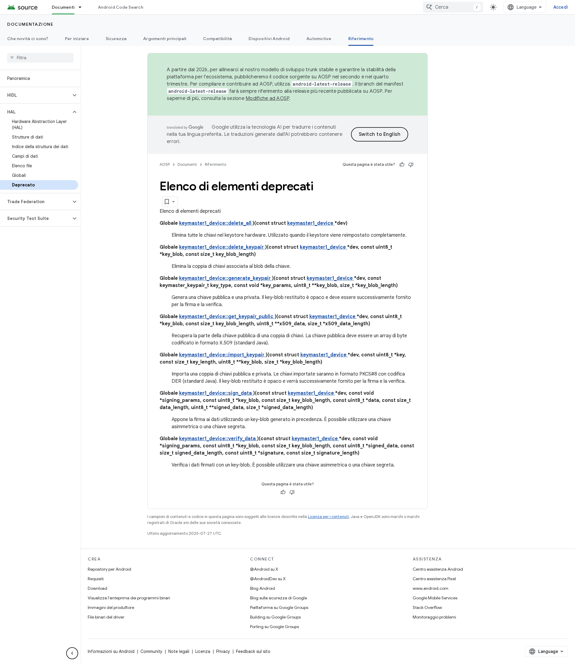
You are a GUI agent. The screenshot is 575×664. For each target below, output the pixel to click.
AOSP (165, 164)
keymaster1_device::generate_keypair (225, 278)
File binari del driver (106, 617)
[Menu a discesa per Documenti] (83, 7)
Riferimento (361, 38)
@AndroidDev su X (268, 578)
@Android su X (264, 569)
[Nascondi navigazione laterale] (72, 653)
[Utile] (401, 164)
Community (151, 651)
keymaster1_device (311, 223)
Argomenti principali (164, 38)
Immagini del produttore (111, 607)
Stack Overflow (427, 607)
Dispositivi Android (269, 38)
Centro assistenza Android (438, 569)
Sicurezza (116, 38)
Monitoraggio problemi (434, 617)
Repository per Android (109, 569)
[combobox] (453, 7)
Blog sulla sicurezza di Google (278, 598)
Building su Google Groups (275, 617)
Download (97, 588)
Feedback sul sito (253, 651)
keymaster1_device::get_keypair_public (227, 317)
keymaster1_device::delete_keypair (222, 247)
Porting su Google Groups (274, 626)
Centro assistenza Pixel (434, 578)
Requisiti (96, 578)
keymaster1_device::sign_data (216, 393)
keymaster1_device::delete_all (215, 223)
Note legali (178, 651)
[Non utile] (410, 164)
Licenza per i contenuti (328, 516)
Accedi (560, 7)
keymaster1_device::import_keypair (222, 355)
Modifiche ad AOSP (267, 98)
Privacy (223, 651)
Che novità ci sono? (27, 38)
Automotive (319, 38)
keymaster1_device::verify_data (218, 439)
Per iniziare (77, 38)
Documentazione (30, 24)
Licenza (202, 651)
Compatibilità (217, 38)
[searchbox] (40, 58)
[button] (35, 95)
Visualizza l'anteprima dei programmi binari (129, 598)
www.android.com (430, 588)
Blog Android (262, 588)
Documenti (63, 7)
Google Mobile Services (435, 598)
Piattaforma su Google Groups (279, 607)
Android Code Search (120, 7)
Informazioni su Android (111, 651)
